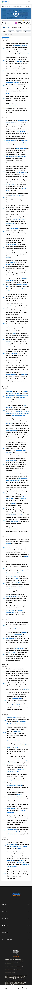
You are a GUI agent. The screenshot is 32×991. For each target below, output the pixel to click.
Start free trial (16, 504)
